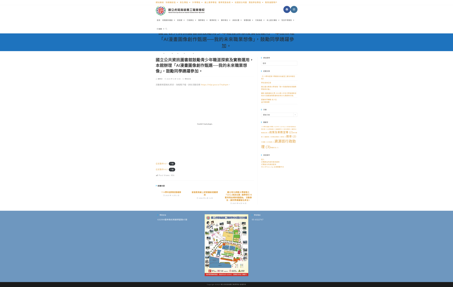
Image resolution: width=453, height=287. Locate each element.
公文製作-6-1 (162, 163)
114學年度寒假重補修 (171, 192)
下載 (172, 164)
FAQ (284, 127)
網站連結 (160, 2)
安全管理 (288, 129)
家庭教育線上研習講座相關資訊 (205, 193)
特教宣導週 (276, 137)
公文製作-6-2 (162, 169)
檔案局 (268, 137)
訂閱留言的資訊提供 (268, 164)
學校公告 (188, 79)
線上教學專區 (211, 2)
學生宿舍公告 (266, 83)
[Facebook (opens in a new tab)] (286, 9)
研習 (283, 137)
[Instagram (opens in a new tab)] (294, 9)
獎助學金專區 (255, 2)
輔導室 (160, 79)
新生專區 (184, 2)
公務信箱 (272, 129)
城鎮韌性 (280, 129)
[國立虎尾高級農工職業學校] (162, 53)
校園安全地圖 (241, 2)
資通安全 (274, 147)
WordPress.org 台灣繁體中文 (272, 167)
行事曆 (264, 142)
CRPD (279, 127)
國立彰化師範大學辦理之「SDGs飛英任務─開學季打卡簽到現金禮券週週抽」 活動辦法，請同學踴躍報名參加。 (238, 196)
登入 (262, 159)
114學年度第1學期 (268, 127)
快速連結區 (171, 2)
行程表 (271, 142)
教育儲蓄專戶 (271, 2)
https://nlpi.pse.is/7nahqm (214, 84)
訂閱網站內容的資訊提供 (270, 162)
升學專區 (196, 2)
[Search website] (166, 29)
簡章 (291, 136)
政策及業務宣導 (281, 132)
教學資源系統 (224, 2)
